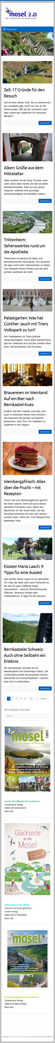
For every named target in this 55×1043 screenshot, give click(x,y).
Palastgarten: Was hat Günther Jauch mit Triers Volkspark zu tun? (26, 323)
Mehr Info (9, 811)
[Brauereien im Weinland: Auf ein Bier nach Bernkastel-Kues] (27, 375)
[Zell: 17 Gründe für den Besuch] (27, 72)
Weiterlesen (45, 123)
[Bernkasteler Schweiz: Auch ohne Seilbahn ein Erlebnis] (27, 628)
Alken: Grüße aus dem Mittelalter (23, 170)
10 (31, 698)
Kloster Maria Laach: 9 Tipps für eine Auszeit (23, 569)
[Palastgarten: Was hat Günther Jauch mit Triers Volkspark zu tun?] (27, 300)
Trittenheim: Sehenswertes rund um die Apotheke (24, 245)
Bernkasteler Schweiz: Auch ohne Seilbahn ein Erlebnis (25, 655)
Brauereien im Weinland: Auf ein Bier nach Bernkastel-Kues (26, 398)
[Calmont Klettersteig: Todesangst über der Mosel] (27, 33)
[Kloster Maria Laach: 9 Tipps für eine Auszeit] (27, 549)
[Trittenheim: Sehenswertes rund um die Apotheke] (27, 222)
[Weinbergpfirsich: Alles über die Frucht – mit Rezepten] (27, 458)
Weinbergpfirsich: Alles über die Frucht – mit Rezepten (24, 487)
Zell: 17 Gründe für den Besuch (24, 92)
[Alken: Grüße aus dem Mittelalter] (27, 147)
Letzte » (43, 698)
